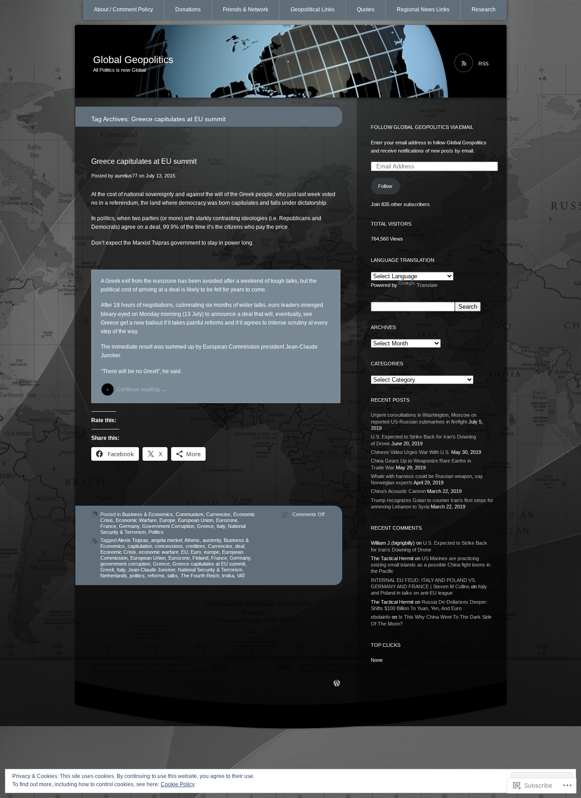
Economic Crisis (118, 552)
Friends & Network (245, 9)
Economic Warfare (136, 520)
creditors (195, 546)
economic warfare (158, 552)
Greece (205, 526)
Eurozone (226, 520)
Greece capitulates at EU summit (144, 161)
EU (184, 552)
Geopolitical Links (312, 9)
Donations (188, 9)
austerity (211, 540)
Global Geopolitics (133, 59)
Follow (385, 186)
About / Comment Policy (123, 9)
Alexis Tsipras (133, 540)
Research (484, 9)
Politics (156, 532)
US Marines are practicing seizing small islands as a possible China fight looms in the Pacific (430, 565)
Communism (189, 514)
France (108, 526)
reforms (156, 575)
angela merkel (166, 540)
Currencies (218, 514)
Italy (221, 526)
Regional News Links (423, 9)
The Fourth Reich (200, 575)
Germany (129, 526)
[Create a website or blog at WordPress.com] (337, 684)
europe (211, 552)
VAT (241, 575)
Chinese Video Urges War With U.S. (410, 452)
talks (172, 575)
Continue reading (142, 389)
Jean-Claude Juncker (151, 569)
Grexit (107, 569)
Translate (427, 285)
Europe (167, 520)
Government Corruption (168, 526)
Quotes (365, 9)
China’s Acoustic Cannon (398, 491)
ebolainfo (380, 617)
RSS (483, 63)
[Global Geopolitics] (291, 62)
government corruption (125, 563)
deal (239, 546)
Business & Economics (147, 514)
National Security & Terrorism (210, 569)
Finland (200, 558)
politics (137, 575)
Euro (196, 552)
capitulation (140, 546)
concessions (169, 546)
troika (228, 575)
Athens (192, 540)
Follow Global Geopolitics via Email (422, 127)
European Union (195, 520)
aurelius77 (126, 175)
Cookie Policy (178, 784)
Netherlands (113, 575)
